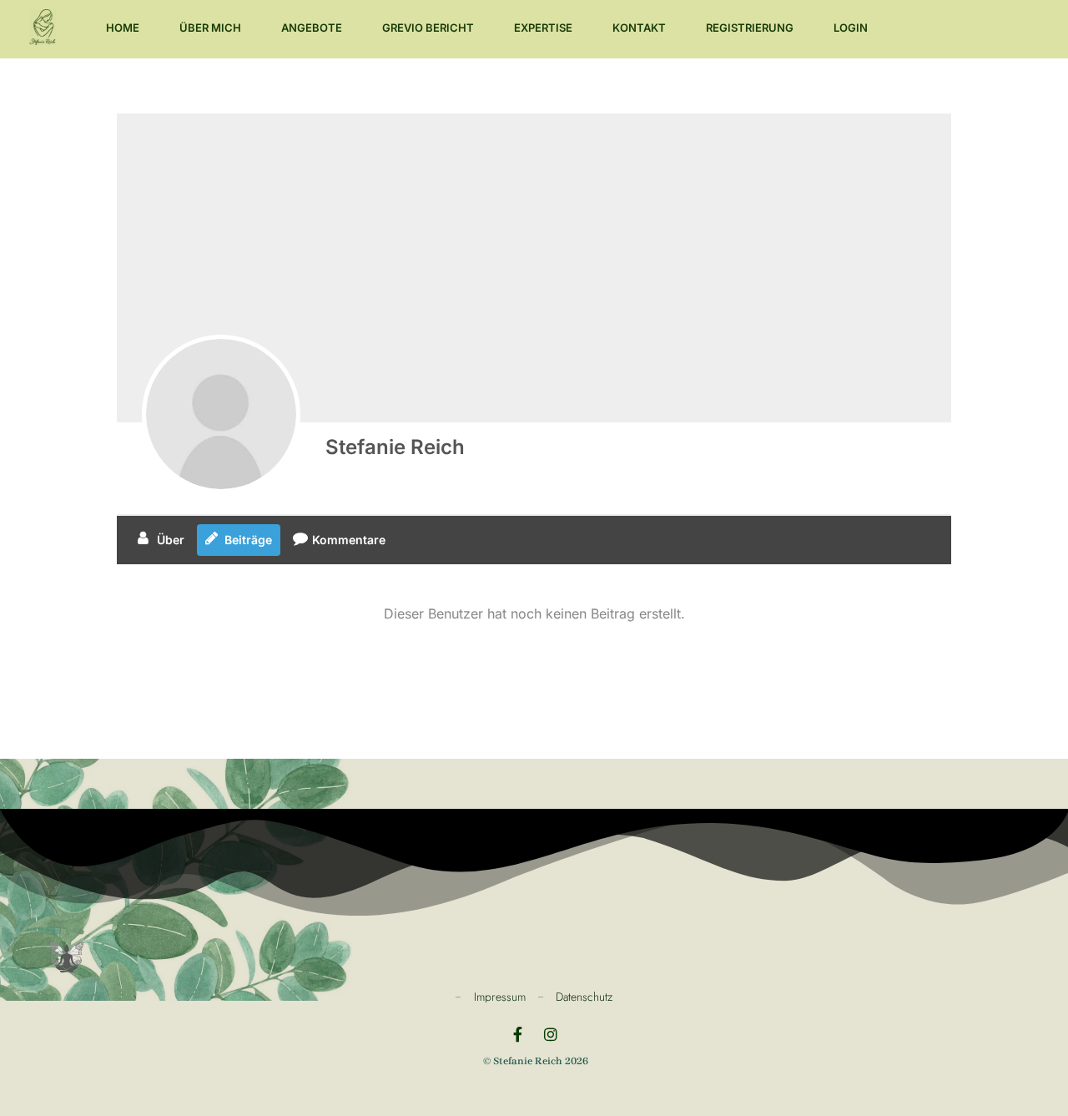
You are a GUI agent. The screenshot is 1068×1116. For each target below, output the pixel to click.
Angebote (311, 27)
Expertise (543, 27)
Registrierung (749, 27)
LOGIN (851, 27)
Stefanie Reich (395, 447)
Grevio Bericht (428, 27)
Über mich (210, 27)
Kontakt (639, 27)
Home (122, 27)
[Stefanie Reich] (221, 414)
